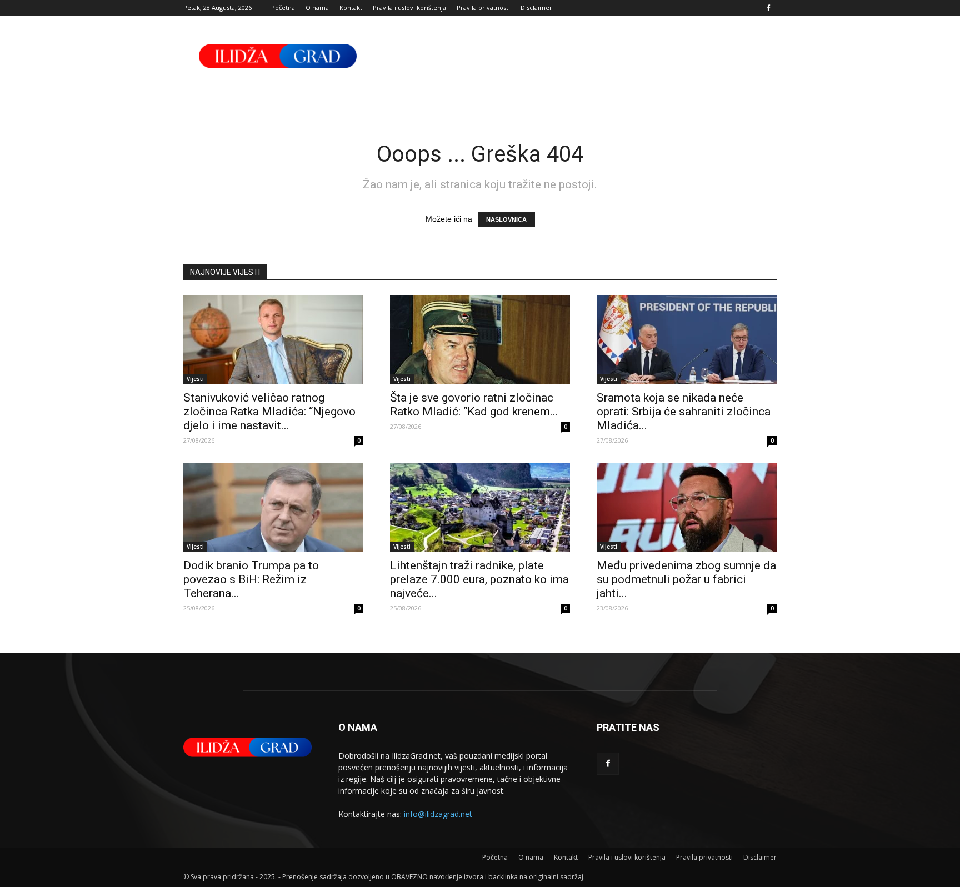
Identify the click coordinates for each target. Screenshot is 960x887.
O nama (317, 7)
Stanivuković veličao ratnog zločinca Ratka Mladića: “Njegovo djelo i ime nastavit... (269, 411)
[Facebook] (768, 8)
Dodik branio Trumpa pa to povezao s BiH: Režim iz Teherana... (251, 579)
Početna (283, 7)
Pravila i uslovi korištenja (409, 7)
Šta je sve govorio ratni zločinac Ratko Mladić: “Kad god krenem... (474, 404)
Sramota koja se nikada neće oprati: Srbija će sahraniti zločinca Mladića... (684, 411)
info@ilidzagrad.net (438, 814)
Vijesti (195, 379)
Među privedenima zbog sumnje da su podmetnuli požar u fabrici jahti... (686, 579)
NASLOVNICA (506, 219)
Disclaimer (536, 7)
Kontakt (350, 7)
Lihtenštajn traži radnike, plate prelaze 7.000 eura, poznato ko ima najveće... (479, 579)
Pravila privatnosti (483, 7)
